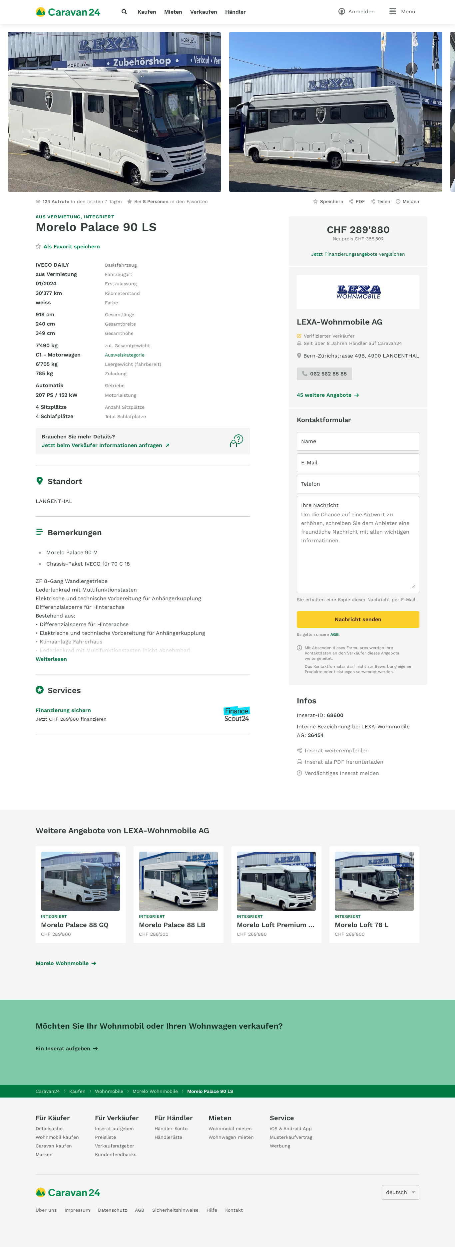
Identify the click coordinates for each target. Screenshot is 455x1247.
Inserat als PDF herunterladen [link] (344, 762)
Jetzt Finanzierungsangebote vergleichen (358, 254)
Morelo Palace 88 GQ (75, 925)
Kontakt (234, 1210)
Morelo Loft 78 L (361, 925)
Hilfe (212, 1210)
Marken (44, 1154)
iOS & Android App (291, 1128)
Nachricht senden (358, 619)
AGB (334, 634)
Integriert (99, 216)
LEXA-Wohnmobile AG (339, 322)
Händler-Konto (171, 1128)
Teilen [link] (383, 201)
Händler (235, 12)
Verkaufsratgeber (114, 1145)
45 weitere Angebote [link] (324, 395)
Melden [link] (411, 201)
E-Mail (309, 462)
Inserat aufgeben (114, 1128)
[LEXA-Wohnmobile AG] (358, 292)
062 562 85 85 (328, 374)
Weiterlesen (51, 659)
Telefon (310, 484)
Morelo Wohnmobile (62, 963)
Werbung (280, 1145)
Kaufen (147, 12)
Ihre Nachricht (320, 505)
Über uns (46, 1210)
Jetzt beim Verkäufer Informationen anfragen (102, 445)
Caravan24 (48, 1091)
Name (308, 441)
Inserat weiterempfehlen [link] (337, 750)
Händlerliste (168, 1137)
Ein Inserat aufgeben (63, 1048)
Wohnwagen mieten (231, 1137)
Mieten (173, 12)
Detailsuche (49, 1128)
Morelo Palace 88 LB (172, 925)
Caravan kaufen (54, 1145)
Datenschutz (112, 1210)
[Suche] (126, 11)
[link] (81, 894)
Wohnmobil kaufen (57, 1137)
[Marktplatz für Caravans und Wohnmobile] (68, 12)
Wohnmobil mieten (230, 1128)
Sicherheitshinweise (175, 1210)
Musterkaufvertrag (291, 1137)
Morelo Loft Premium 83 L (279, 925)
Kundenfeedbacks (115, 1154)
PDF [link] (360, 201)
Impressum (77, 1210)
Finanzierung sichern (63, 710)
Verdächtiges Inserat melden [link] (342, 773)
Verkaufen (203, 12)
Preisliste (105, 1137)
